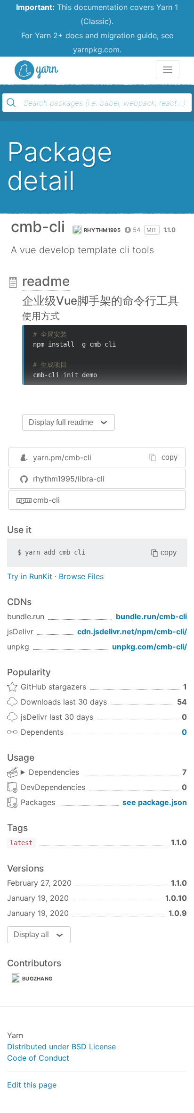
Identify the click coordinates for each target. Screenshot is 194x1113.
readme (46, 281)
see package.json (154, 802)
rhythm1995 (102, 230)
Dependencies (54, 772)
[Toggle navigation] (167, 69)
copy (170, 457)
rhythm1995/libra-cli (69, 478)
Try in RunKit (29, 576)
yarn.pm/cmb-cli (62, 457)
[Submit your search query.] (11, 102)
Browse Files (81, 576)
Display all (31, 934)
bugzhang (37, 978)
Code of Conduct (38, 1058)
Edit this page (32, 1084)
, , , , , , (50, 772)
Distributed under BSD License (61, 1046)
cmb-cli (46, 500)
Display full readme (61, 422)
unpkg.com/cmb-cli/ (149, 646)
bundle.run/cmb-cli (151, 616)
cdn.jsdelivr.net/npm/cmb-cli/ (132, 631)
